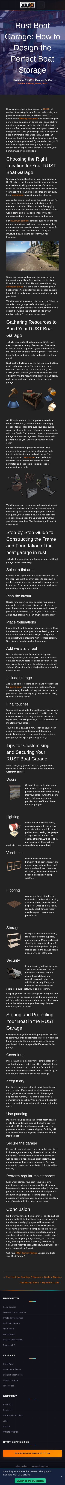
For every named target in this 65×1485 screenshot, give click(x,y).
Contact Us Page (10, 1380)
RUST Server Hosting (26, 1253)
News (38, 83)
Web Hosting (9, 1334)
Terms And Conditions (13, 1415)
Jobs (5, 1421)
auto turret (29, 457)
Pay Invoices (8, 1385)
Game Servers (9, 1307)
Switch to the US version (30, 1480)
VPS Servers (8, 1328)
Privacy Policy (21, 1466)
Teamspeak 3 (9, 1345)
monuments (17, 195)
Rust (44, 83)
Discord (6, 1426)
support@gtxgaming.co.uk (32, 1453)
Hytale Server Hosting (13, 1318)
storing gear (15, 687)
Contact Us (8, 1410)
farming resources (28, 118)
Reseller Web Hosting (12, 1339)
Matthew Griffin (43, 80)
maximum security (19, 220)
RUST (46, 109)
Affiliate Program (10, 1432)
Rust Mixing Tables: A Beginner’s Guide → (41, 1282)
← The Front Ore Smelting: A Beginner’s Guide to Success (32, 1277)
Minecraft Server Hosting (14, 1312)
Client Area (8, 1364)
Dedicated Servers (11, 1323)
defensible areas (14, 286)
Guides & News (26, 83)
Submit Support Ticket (13, 1374)
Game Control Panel (12, 1369)
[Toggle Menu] (41, 5)
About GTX (7, 1404)
